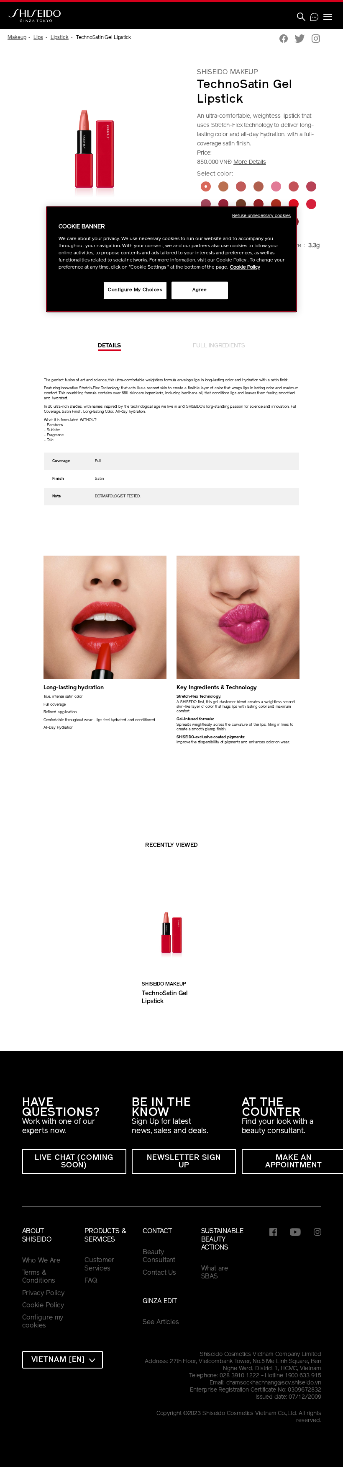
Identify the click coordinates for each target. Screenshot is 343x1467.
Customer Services (99, 1264)
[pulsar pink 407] (276, 186)
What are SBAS (214, 1273)
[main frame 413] (258, 204)
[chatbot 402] (206, 186)
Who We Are (41, 1260)
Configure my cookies (43, 1322)
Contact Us (159, 1273)
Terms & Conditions (38, 1277)
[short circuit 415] (294, 204)
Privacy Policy (43, 1293)
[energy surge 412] (241, 204)
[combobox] (62, 1360)
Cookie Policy (43, 1305)
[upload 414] (276, 204)
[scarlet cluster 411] (223, 204)
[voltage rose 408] (294, 186)
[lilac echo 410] (206, 204)
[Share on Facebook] (283, 40)
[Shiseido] (34, 15)
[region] (171, 259)
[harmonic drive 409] (311, 186)
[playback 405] (258, 186)
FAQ (90, 1281)
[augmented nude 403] (223, 186)
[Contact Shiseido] (314, 18)
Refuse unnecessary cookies (261, 216)
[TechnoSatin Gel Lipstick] (171, 925)
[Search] (301, 18)
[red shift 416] (311, 204)
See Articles (161, 1322)
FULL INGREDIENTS (219, 346)
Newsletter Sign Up (184, 1161)
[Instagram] (316, 40)
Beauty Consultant (159, 1256)
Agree (199, 289)
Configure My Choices (135, 289)
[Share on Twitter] (299, 40)
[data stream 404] (241, 186)
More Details (249, 162)
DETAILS (109, 346)
